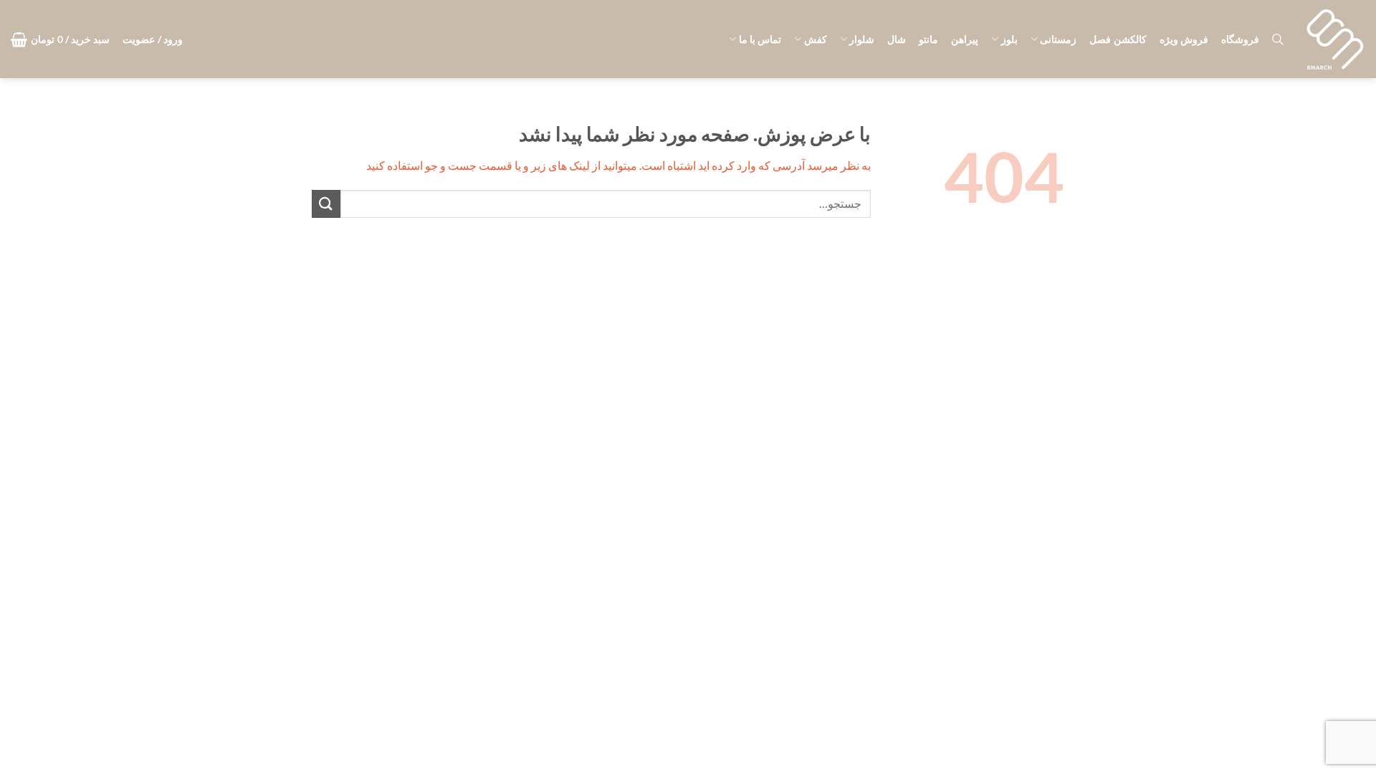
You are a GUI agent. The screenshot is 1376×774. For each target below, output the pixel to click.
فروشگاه (1240, 39)
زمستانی (1058, 39)
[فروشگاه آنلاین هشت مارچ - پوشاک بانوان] (1335, 39)
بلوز (1009, 39)
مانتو (928, 39)
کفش (815, 39)
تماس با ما (760, 39)
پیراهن (964, 39)
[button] (153, 39)
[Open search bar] (1278, 39)
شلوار (861, 39)
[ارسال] (326, 204)
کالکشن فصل (1117, 39)
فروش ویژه (1184, 39)
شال (896, 39)
